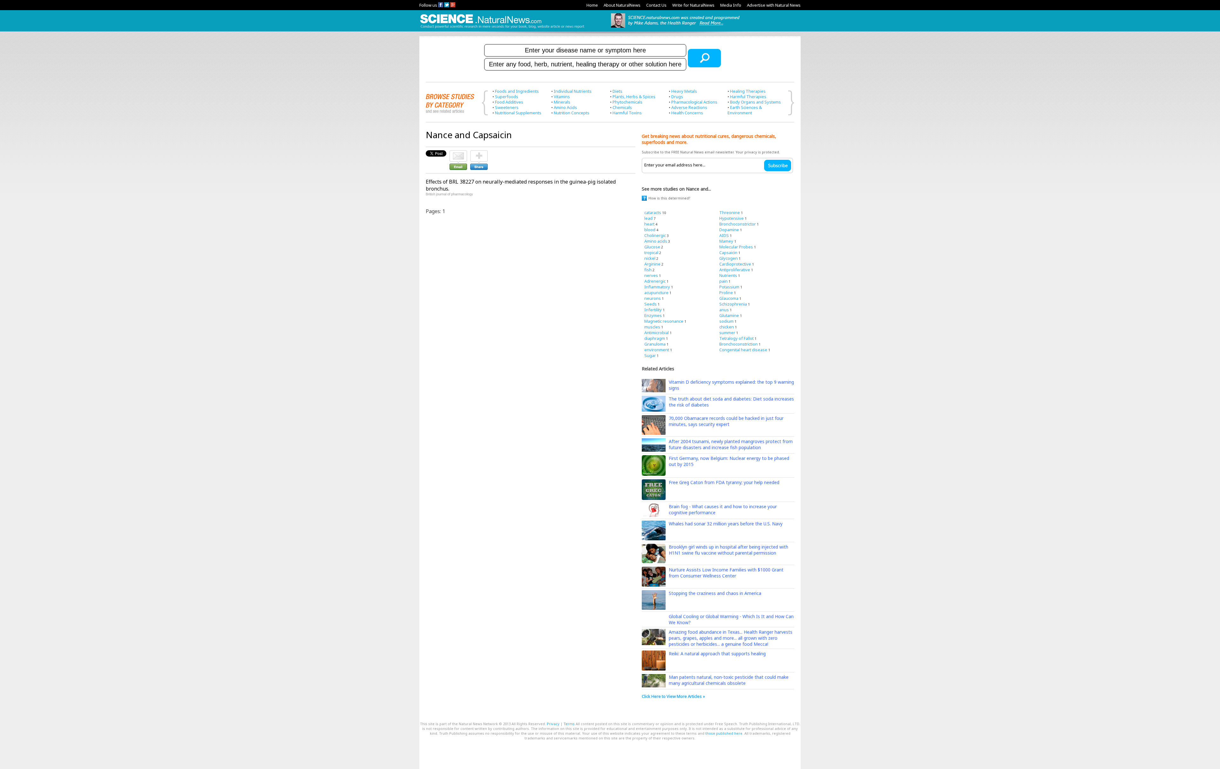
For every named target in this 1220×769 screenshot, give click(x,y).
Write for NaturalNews (693, 5)
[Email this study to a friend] (458, 153)
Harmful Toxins (627, 113)
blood (649, 230)
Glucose (652, 247)
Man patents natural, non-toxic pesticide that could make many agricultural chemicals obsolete (729, 680)
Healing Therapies (748, 91)
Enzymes (653, 315)
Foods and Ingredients (517, 91)
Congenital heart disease (743, 350)
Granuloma (655, 344)
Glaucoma (728, 298)
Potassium (729, 287)
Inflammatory (657, 287)
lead (648, 218)
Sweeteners (506, 107)
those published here (723, 733)
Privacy (553, 723)
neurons (652, 298)
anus (724, 310)
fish (648, 270)
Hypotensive (731, 218)
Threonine (729, 212)
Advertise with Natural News (774, 5)
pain (723, 281)
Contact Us (656, 5)
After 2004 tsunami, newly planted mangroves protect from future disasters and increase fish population (731, 444)
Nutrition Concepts (571, 113)
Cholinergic (655, 235)
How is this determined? (669, 198)
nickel (649, 258)
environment (656, 350)
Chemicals (622, 107)
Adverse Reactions (689, 107)
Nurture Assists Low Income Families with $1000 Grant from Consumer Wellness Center (726, 573)
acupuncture (656, 292)
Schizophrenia (733, 304)
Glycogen (728, 258)
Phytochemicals (627, 102)
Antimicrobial (656, 332)
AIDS (724, 235)
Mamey (726, 241)
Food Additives (509, 102)
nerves (651, 275)
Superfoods (506, 96)
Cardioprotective (735, 264)
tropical (651, 252)
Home (592, 5)
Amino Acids (565, 107)
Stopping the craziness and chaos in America (715, 593)
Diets (617, 91)
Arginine (652, 264)
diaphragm (654, 338)
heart (649, 224)
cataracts (652, 212)
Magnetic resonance (663, 321)
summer (727, 332)
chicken (726, 327)
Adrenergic (655, 281)
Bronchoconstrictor (737, 224)
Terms (569, 723)
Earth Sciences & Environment (745, 110)
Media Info (730, 5)
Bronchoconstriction (738, 344)
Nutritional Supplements (518, 113)
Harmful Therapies (748, 96)
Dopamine (729, 230)
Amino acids (655, 241)
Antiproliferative (734, 270)
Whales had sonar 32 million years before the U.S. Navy (726, 524)
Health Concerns (687, 113)
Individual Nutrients (573, 91)
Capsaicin (728, 252)
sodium (726, 321)
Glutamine (729, 315)
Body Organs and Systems (755, 102)
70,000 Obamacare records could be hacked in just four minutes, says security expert (726, 421)
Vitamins (562, 96)
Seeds (650, 304)
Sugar (650, 355)
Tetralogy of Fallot (736, 338)
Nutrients (728, 275)
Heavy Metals (684, 91)
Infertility (653, 310)
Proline (726, 292)
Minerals (562, 102)
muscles (652, 327)
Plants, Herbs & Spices (634, 96)
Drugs (677, 96)
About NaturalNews (622, 5)
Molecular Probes (736, 247)
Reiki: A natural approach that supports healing (717, 654)
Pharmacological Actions (694, 102)
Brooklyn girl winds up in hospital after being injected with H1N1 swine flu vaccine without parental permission (728, 550)
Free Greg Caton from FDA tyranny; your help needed (724, 482)
